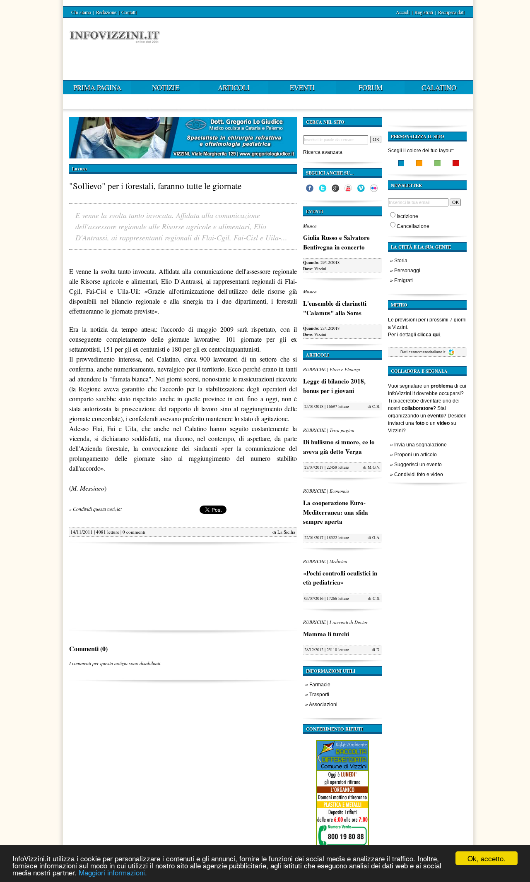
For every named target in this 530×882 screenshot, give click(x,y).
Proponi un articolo (415, 455)
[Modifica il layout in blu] (401, 164)
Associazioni (323, 704)
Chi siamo (81, 12)
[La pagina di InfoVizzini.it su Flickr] (374, 190)
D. (378, 649)
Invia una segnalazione (420, 445)
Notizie (165, 87)
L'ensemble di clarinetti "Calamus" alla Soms (334, 308)
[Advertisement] (183, 586)
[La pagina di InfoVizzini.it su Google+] (335, 190)
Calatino (439, 87)
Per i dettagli (414, 335)
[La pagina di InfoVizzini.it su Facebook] (310, 190)
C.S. (377, 598)
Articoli (234, 87)
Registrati (423, 12)
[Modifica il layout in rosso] (456, 164)
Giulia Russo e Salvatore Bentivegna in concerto (336, 242)
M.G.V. (374, 467)
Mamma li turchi (326, 633)
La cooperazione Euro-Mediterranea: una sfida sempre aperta (335, 512)
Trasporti (319, 694)
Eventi (302, 87)
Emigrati (403, 280)
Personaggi (407, 270)
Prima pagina (97, 87)
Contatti (129, 12)
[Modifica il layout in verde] (437, 164)
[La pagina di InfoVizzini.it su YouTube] (348, 190)
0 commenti (134, 532)
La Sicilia (286, 532)
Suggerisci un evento (418, 464)
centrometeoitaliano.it (428, 352)
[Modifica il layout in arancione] (419, 164)
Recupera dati (451, 12)
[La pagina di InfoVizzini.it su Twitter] (322, 190)
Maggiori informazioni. (113, 872)
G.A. (376, 537)
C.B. (376, 406)
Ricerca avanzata (322, 152)
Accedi (403, 12)
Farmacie (319, 685)
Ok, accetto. (486, 858)
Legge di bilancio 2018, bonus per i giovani (334, 385)
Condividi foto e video (418, 474)
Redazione (106, 12)
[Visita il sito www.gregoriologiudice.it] (183, 156)
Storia (400, 261)
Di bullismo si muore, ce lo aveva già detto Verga (339, 446)
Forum (371, 87)
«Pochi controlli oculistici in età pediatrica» (340, 577)
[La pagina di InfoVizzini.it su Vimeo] (361, 190)
